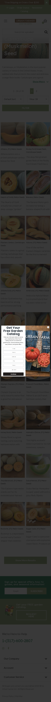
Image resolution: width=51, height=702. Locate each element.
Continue (13, 374)
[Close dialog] (48, 327)
